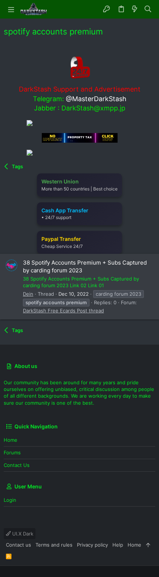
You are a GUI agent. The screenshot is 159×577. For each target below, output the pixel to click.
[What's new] (134, 9)
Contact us (17, 465)
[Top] (148, 544)
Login (10, 500)
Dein (28, 294)
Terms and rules (53, 545)
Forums (12, 452)
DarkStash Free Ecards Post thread (63, 311)
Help (117, 545)
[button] (11, 9)
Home (10, 440)
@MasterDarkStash (96, 99)
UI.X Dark (22, 534)
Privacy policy (92, 545)
